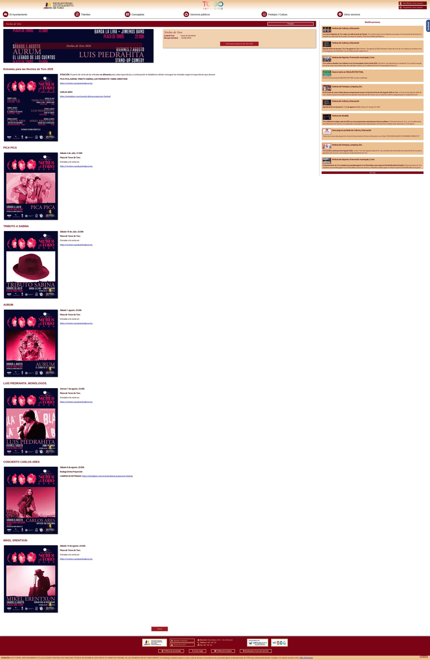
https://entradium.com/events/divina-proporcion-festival (85, 96)
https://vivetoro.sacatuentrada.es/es (76, 83)
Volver (159, 629)
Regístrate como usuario (412, 7)
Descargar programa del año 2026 (239, 44)
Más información (306, 658)
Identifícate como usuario (413, 3)
